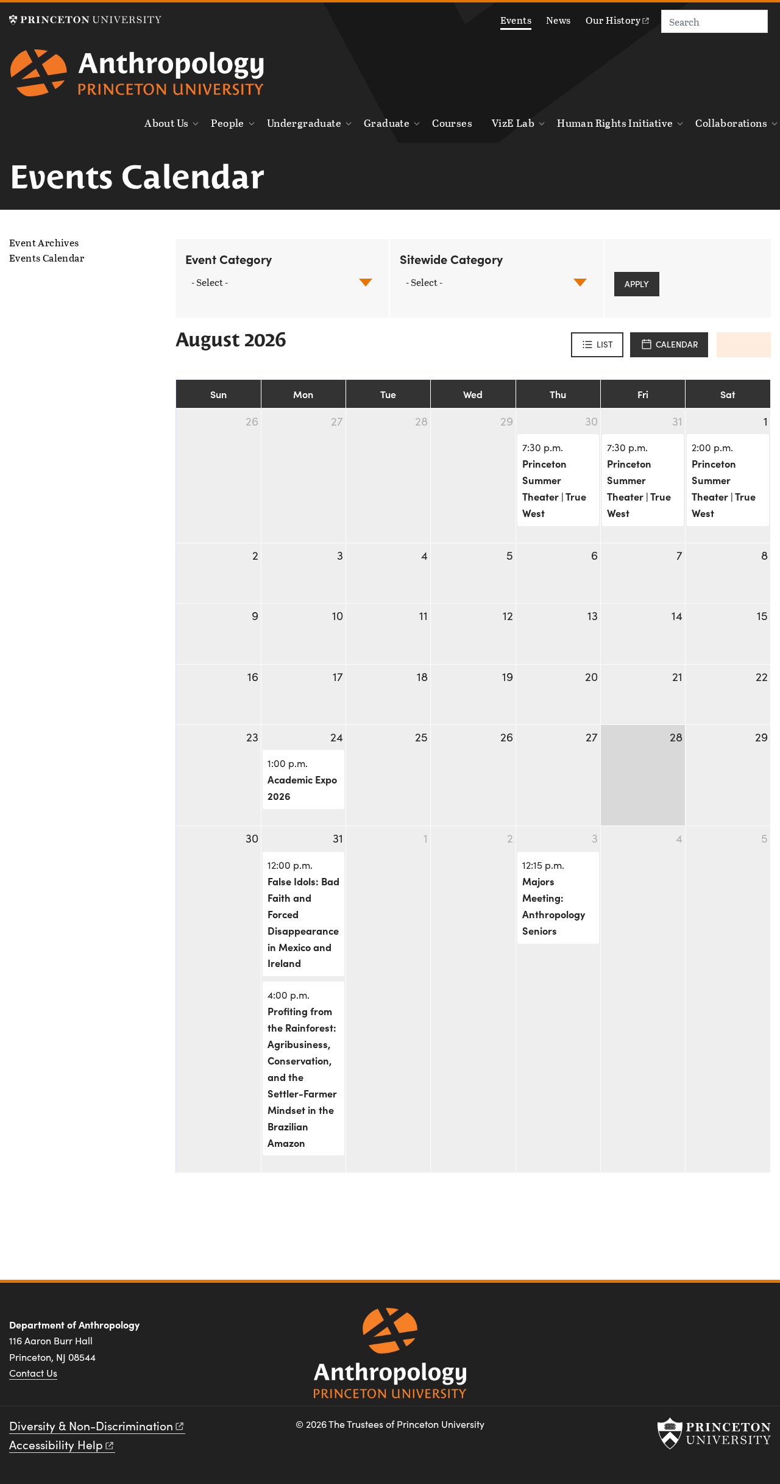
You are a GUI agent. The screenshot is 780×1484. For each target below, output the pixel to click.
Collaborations (731, 122)
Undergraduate (304, 122)
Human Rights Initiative (615, 122)
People (227, 122)
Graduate (387, 122)
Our (613, 20)
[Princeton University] (85, 20)
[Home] (137, 77)
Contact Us (33, 1372)
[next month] (757, 344)
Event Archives (44, 242)
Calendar (677, 344)
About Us (166, 122)
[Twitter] (728, 1329)
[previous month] (730, 344)
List (605, 344)
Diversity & (91, 1425)
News (558, 20)
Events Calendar (78, 258)
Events (515, 19)
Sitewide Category (451, 258)
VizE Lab (513, 122)
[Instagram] (699, 1329)
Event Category (228, 258)
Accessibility (56, 1444)
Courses (452, 122)
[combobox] (210, 283)
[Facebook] (670, 1329)
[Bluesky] (757, 1329)
